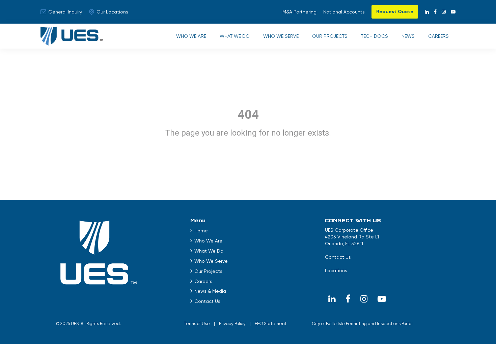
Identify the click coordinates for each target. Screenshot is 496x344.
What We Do (235, 36)
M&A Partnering (299, 12)
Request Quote (394, 12)
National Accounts (344, 12)
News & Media (210, 291)
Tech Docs (374, 36)
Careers (438, 36)
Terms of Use (197, 323)
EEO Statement (270, 323)
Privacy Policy (232, 323)
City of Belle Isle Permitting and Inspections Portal (362, 323)
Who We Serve (281, 36)
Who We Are (191, 36)
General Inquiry (65, 12)
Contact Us (207, 301)
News (408, 36)
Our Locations (112, 12)
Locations (336, 270)
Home (201, 230)
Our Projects (330, 36)
